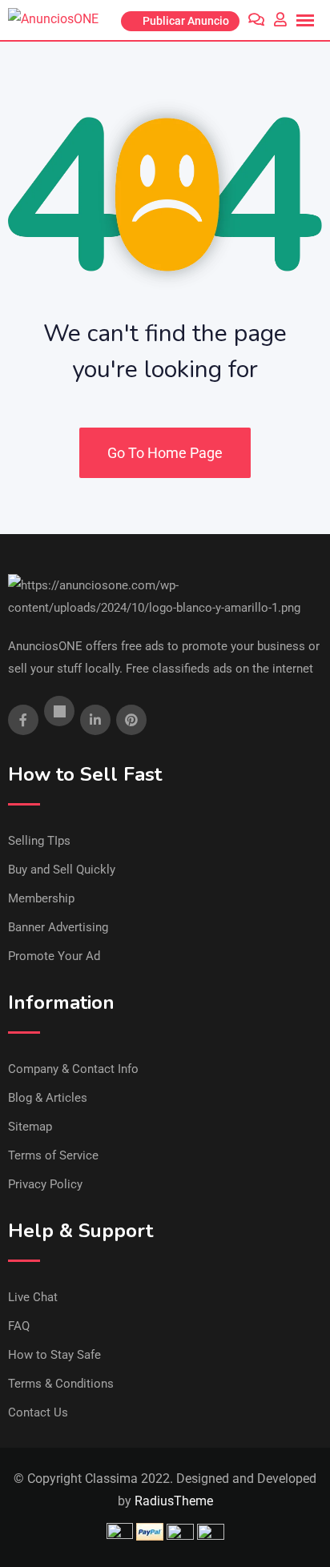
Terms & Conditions (61, 1383)
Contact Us (38, 1412)
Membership (41, 898)
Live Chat (33, 1297)
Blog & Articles (47, 1098)
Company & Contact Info (73, 1069)
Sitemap (30, 1126)
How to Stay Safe (54, 1355)
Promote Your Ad (54, 956)
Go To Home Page (165, 452)
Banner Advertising (58, 927)
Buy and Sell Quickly (61, 869)
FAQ (19, 1326)
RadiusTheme (174, 1501)
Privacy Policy (45, 1184)
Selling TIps (39, 841)
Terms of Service (53, 1155)
